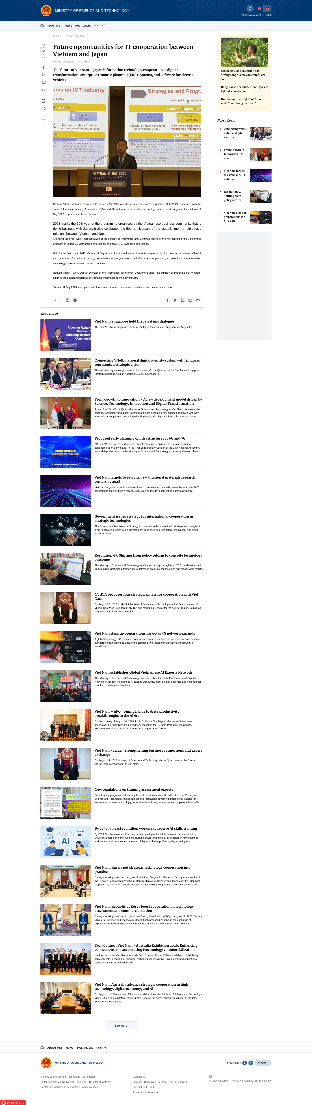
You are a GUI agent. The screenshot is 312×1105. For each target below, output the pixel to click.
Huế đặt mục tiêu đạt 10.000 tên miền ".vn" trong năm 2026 (241, 101)
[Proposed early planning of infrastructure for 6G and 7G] (65, 452)
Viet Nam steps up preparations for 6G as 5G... (235, 217)
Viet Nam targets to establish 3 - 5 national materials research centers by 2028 (145, 479)
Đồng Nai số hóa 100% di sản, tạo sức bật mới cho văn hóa (244, 89)
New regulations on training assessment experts (134, 789)
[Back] (43, 119)
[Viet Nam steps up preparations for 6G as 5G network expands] (65, 647)
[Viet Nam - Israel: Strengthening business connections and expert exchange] (65, 764)
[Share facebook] (43, 67)
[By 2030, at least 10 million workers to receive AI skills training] (65, 842)
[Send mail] (43, 82)
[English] (267, 8)
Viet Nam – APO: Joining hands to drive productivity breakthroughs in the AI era (137, 713)
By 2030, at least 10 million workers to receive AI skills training (146, 828)
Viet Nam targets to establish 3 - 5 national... (234, 175)
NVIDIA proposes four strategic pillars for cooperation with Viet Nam (146, 596)
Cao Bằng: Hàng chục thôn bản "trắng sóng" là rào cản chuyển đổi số (243, 75)
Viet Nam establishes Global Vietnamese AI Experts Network (143, 672)
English (57, 35)
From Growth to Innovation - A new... (234, 154)
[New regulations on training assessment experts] (65, 803)
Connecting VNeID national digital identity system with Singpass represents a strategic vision (147, 362)
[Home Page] (42, 25)
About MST (54, 25)
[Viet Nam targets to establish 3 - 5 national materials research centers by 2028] (65, 491)
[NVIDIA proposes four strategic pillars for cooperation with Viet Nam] (65, 608)
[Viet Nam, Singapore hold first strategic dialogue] (65, 335)
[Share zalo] (43, 75)
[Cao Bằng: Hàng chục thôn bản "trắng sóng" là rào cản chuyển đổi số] (244, 52)
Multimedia (85, 1047)
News (68, 25)
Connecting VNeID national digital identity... (235, 133)
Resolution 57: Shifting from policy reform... (233, 196)
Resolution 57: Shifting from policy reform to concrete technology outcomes (148, 557)
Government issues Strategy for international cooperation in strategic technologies (144, 518)
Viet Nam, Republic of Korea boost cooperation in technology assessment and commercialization (144, 908)
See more (121, 1025)
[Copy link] (43, 90)
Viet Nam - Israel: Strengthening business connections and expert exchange (148, 752)
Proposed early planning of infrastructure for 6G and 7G (140, 438)
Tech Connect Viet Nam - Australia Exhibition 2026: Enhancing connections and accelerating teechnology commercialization (146, 947)
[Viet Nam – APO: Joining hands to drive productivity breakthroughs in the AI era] (65, 725)
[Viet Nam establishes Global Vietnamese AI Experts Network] (65, 686)
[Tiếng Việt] (259, 8)
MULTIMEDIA (83, 25)
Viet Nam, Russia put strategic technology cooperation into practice (142, 869)
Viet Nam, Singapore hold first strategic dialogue (134, 321)
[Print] (43, 108)
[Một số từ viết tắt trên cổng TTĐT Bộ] (67, 300)
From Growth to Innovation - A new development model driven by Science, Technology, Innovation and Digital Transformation (148, 401)
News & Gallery (75, 35)
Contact (100, 25)
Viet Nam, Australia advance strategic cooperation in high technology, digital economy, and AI (141, 986)
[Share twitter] (175, 300)
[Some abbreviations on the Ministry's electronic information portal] (43, 101)
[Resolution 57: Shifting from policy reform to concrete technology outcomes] (65, 569)
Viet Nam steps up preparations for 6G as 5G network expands (145, 633)
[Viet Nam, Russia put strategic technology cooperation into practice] (65, 881)
